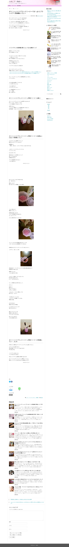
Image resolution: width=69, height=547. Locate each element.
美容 (48, 83)
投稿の (49, 117)
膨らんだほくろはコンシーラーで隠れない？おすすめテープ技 (27, 461)
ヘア (48, 75)
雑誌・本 (48, 88)
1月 (48, 108)
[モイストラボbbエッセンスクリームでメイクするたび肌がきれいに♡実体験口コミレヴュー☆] (11, 443)
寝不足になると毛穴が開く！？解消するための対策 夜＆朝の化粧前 (56, 57)
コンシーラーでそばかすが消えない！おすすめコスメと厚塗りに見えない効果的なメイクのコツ (27, 503)
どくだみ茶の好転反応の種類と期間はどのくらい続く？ (56, 32)
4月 (48, 105)
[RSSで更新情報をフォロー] (59, 1)
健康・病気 (49, 84)
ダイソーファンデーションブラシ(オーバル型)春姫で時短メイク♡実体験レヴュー (24, 73)
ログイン (48, 115)
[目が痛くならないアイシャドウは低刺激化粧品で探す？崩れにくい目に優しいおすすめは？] (11, 416)
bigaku (41, 397)
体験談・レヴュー (50, 90)
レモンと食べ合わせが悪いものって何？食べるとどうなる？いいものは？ (56, 45)
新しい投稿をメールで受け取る (16, 534)
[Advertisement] (26, 38)
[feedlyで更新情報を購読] (57, 1)
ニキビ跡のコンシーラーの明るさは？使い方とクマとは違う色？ (28, 470)
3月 (48, 106)
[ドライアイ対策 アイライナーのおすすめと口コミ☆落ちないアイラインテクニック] (11, 488)
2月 (48, 107)
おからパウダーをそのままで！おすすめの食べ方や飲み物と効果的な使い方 (56, 53)
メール (10, 525)
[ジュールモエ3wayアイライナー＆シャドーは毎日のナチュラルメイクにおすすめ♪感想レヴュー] (11, 453)
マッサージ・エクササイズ (52, 78)
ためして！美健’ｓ (15, 1)
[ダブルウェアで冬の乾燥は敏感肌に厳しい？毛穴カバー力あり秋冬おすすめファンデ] (11, 425)
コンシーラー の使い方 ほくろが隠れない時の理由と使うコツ (27, 433)
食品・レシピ (49, 87)
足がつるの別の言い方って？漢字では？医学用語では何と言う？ (56, 28)
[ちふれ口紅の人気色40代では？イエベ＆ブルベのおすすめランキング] (11, 481)
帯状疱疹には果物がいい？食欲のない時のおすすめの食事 (21, 499)
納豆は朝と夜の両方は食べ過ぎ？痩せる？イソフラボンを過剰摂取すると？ (56, 36)
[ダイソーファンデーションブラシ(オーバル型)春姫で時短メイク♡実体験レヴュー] (11, 406)
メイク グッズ (29, 397)
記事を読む (16, 412)
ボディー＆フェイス (50, 74)
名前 (10, 521)
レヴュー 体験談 (35, 397)
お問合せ (9, 5)
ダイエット (49, 81)
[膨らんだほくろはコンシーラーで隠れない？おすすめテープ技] (11, 463)
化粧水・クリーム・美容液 (52, 72)
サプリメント (49, 80)
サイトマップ (14, 5)
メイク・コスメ (40, 15)
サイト (10, 529)
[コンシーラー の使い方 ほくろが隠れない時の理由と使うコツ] (11, 435)
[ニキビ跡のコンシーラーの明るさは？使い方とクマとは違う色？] (11, 472)
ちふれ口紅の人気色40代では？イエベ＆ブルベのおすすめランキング (29, 479)
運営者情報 (19, 5)
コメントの (50, 118)
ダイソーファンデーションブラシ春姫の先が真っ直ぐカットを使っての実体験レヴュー (25, 71)
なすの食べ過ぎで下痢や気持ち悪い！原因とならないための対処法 (56, 61)
